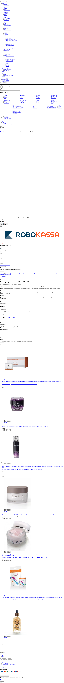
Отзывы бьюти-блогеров (7, 69)
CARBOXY (5, 97)
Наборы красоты (8, 38)
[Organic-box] (3, 1)
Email (1, 339)
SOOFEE (5, 33)
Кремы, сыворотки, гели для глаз (10, 42)
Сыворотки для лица (52, 512)
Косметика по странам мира (38, 273)
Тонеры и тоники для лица (14, 273)
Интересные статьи (6, 70)
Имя (1, 337)
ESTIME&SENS (6, 20)
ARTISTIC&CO (38, 95)
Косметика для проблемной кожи (10, 59)
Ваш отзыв (2, 336)
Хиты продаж (6, 116)
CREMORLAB (6, 13)
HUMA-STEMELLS (7, 24)
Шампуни (7, 52)
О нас (3, 73)
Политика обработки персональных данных (8, 664)
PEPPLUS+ (5, 102)
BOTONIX (5, 8)
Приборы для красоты (7, 49)
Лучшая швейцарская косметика (58, 273)
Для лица (5, 37)
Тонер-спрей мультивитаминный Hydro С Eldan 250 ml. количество (11, 269)
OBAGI (5, 29)
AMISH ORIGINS (6, 5)
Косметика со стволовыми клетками (29, 381)
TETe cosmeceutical (6, 34)
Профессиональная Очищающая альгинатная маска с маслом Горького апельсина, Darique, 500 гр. (24, 599)
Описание (3, 276)
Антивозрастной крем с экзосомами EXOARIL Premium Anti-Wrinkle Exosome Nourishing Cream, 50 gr (25, 426)
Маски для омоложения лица (57, 597)
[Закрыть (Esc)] (3, 681)
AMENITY (5, 4)
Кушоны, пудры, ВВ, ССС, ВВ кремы (11, 48)
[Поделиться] (2, 681)
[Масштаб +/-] (0, 681)
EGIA (5, 17)
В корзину (2, 271)
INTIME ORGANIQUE (7, 25)
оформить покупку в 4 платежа (5, 265)
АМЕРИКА (7, 63)
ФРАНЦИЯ (7, 66)
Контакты (3, 121)
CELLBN (21, 97)
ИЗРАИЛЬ (7, 64)
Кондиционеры (8, 53)
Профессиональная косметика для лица (51, 381)
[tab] (33, 276)
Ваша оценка (2, 329)
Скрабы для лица (8, 46)
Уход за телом (8, 54)
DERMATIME (38, 98)
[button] (7, 420)
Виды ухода (5, 55)
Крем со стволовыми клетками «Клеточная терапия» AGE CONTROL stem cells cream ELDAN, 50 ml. (24, 557)
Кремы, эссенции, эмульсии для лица (11, 40)
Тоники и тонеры (8, 47)
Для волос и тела (6, 50)
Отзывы (5, 74)
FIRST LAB (5, 22)
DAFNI (5, 14)
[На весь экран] (1, 681)
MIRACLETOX (6, 28)
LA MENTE (37, 100)
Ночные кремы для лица (8, 424)
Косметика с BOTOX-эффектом (51, 107)
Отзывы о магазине (5, 663)
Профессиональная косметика (10, 56)
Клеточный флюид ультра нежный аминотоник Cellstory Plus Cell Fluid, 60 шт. (19, 384)
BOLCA (5, 9)
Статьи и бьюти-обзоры (5, 68)
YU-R (5, 35)
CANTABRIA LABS (7, 10)
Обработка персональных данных (9, 75)
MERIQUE (5, 27)
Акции (3, 71)
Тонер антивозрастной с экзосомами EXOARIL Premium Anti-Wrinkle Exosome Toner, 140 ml (22, 469)
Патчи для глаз (8, 43)
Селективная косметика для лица (5, 274)
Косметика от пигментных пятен (10, 58)
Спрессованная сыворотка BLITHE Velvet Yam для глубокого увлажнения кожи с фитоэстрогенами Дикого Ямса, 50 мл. (28, 514)
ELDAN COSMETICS (7, 18)
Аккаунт (3, 76)
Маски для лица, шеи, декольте (10, 39)
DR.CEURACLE (53, 98)
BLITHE (5, 7)
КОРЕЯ (59, 105)
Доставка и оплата (4, 120)
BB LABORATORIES (54, 95)
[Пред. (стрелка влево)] (0, 682)
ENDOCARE (6, 19)
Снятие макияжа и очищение (10, 45)
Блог (3, 656)
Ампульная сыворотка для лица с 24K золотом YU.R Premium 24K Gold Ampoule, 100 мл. (22, 641)
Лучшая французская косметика (14, 597)
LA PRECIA (53, 100)
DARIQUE (5, 15)
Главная (1, 131)
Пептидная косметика (50, 106)
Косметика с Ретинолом (9, 60)
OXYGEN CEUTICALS (7, 30)
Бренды (3, 3)
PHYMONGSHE (22, 102)
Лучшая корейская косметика (40, 381)
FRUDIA (5, 23)
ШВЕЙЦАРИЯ (8, 65)
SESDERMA (6, 32)
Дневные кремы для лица (37, 512)
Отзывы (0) (4, 277)
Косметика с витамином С (9, 61)
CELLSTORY (6, 12)
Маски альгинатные (5, 597)
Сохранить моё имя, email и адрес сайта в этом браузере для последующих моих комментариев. (16, 341)
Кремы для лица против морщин (52, 423)
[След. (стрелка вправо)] (1, 682)
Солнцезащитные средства (9, 44)
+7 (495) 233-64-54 (3, 667)
